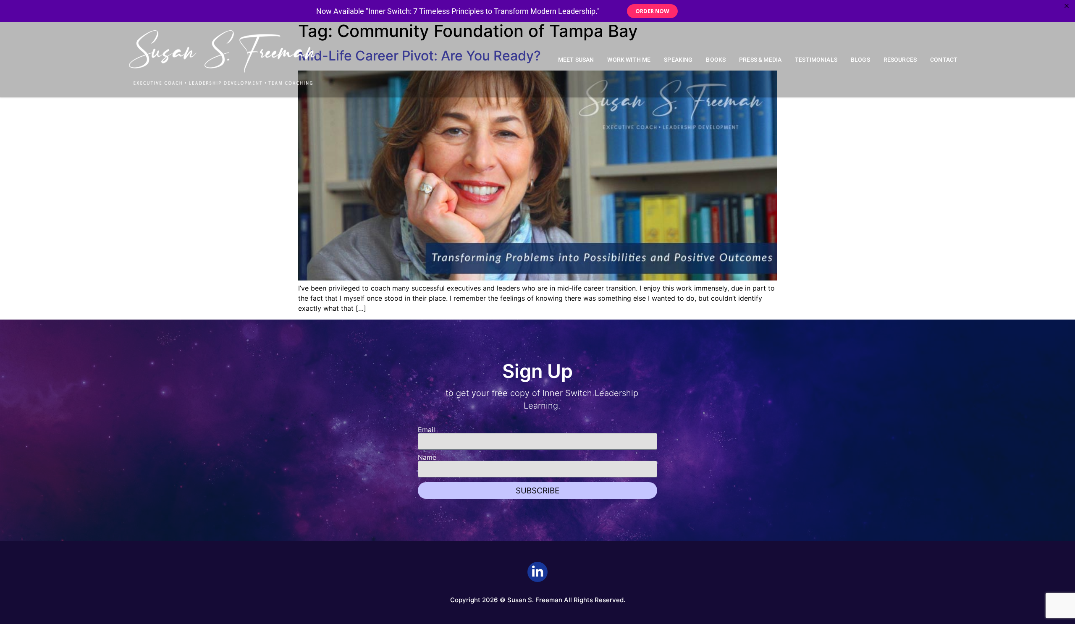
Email (426, 429)
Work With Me (628, 59)
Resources (900, 59)
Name (427, 457)
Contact (943, 59)
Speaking (678, 59)
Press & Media (760, 59)
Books (716, 59)
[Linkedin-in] (537, 572)
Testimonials (816, 59)
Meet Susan (576, 59)
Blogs (860, 59)
